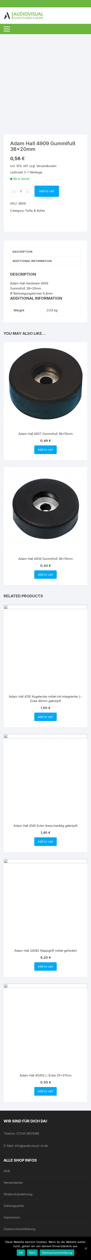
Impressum (12, 1217)
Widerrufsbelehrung (18, 1194)
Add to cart (46, 191)
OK (21, 1252)
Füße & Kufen (35, 211)
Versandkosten (46, 166)
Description (22, 251)
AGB (7, 1171)
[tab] (45, 251)
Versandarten (13, 1183)
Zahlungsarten (14, 1206)
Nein (32, 1252)
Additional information (32, 261)
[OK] (86, 1248)
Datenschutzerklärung (19, 1229)
